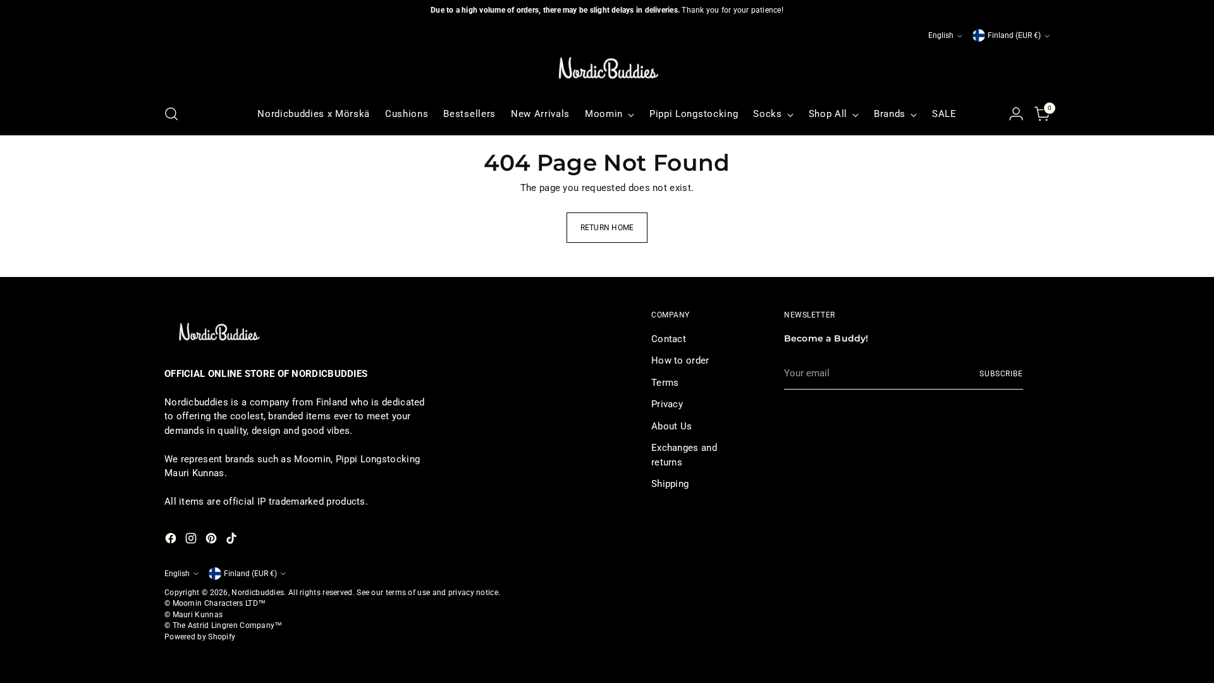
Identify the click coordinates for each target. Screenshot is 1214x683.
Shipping (670, 483)
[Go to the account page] (1016, 113)
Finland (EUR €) (1014, 35)
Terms (665, 382)
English (940, 35)
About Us (671, 426)
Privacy (667, 404)
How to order (680, 360)
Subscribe (1001, 373)
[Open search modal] (171, 113)
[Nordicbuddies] (607, 68)
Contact (668, 339)
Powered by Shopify (199, 636)
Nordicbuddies (257, 592)
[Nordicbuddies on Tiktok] (232, 540)
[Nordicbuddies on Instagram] (192, 540)
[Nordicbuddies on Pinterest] (212, 540)
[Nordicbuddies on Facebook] (172, 540)
